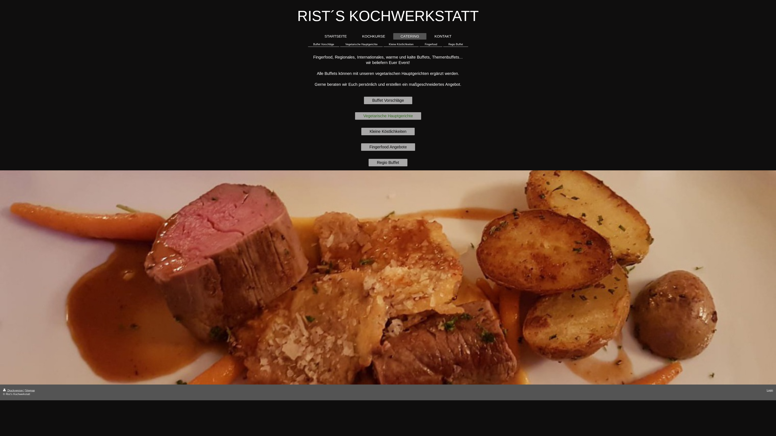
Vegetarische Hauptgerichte (388, 116)
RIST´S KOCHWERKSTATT (388, 16)
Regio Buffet (388, 162)
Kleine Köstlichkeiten (388, 131)
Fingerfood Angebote (388, 147)
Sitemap (30, 390)
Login (770, 390)
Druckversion (15, 390)
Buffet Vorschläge (388, 100)
